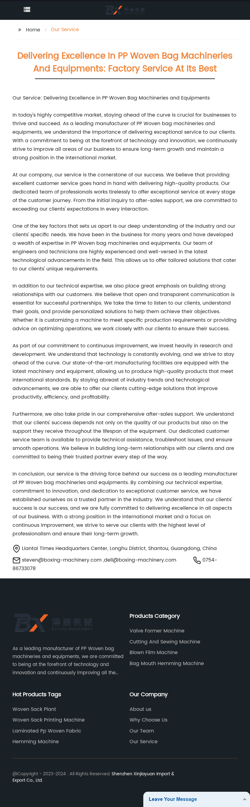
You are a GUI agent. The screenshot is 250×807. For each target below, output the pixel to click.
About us (140, 709)
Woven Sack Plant (34, 709)
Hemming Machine (35, 741)
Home (33, 30)
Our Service (144, 742)
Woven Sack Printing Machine (48, 720)
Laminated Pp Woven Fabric (46, 731)
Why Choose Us (148, 720)
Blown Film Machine (154, 652)
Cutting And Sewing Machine (165, 642)
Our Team (142, 731)
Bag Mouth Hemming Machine (167, 663)
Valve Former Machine (157, 631)
